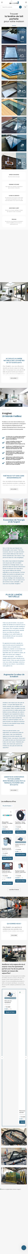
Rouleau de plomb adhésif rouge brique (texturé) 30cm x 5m (20, 872)
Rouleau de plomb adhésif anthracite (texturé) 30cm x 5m (7, 849)
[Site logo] (14, 2)
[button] (7, 832)
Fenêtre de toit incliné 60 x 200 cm (6, 871)
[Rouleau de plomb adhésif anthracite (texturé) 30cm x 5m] (7, 841)
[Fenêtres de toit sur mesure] (20, 839)
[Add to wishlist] (10, 812)
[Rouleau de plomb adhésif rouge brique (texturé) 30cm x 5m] (20, 866)
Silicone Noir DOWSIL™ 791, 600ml (7, 822)
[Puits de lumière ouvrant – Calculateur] (10, 1050)
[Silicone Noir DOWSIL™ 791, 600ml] (7, 815)
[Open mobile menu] (2, 2)
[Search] (20, 7)
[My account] (26, 2)
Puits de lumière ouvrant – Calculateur (8, 1112)
